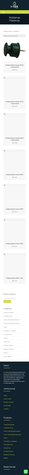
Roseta (5, 352)
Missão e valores (9, 402)
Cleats (5, 327)
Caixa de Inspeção (9, 312)
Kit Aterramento (8, 345)
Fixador (6, 338)
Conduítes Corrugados (10, 330)
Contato (6, 409)
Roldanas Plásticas (9, 349)
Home (5, 395)
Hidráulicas (7, 341)
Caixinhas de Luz (8, 316)
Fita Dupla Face (8, 334)
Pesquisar (7, 301)
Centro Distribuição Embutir (11, 319)
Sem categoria (8, 356)
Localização (7, 405)
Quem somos (7, 399)
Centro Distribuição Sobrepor (12, 323)
